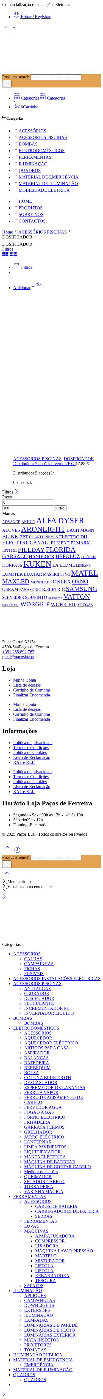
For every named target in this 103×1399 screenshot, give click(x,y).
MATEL (84, 573)
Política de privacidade (32, 742)
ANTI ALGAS (37, 988)
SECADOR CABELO (44, 1181)
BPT (24, 536)
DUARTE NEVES (43, 537)
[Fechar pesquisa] (7, 876)
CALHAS (33, 958)
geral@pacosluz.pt (18, 656)
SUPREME (55, 597)
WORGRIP (35, 604)
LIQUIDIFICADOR (42, 1152)
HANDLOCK (41, 556)
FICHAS (32, 968)
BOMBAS (28, 144)
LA (55, 565)
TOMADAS (35, 1350)
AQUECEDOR (38, 1038)
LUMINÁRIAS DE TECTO (49, 1330)
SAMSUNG (81, 588)
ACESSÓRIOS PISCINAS (43, 137)
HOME (25, 201)
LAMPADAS (36, 1320)
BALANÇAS (36, 1057)
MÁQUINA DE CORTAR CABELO (57, 1166)
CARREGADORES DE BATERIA (67, 1211)
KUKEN (37, 563)
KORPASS (12, 565)
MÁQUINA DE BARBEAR (49, 1161)
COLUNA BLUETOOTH (47, 1077)
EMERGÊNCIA (39, 1364)
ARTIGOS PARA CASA (46, 1048)
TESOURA (45, 1280)
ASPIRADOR (37, 1052)
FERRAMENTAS (35, 157)
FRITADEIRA (37, 1122)
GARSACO (15, 556)
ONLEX (62, 582)
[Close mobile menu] (4, 897)
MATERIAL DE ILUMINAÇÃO (48, 183)
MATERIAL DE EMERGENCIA (43, 1359)
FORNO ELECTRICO (44, 1117)
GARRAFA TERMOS (44, 1127)
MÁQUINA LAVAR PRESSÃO (64, 1251)
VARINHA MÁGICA (43, 1191)
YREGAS (85, 605)
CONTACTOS (32, 221)
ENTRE (9, 550)
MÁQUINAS (36, 1231)
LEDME (67, 565)
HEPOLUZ (67, 556)
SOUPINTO (36, 597)
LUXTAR (33, 574)
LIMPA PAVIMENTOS (45, 1147)
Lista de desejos (27, 685)
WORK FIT (63, 604)
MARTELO (46, 1255)
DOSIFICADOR (79, 458)
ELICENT (60, 543)
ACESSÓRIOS (32, 130)
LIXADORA (47, 1246)
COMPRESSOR (50, 1241)
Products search (15, 77)
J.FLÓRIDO (88, 557)
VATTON (76, 596)
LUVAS (31, 1226)
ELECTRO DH (73, 536)
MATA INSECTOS (41, 1340)
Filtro (60, 508)
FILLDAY (31, 549)
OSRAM (10, 589)
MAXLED (15, 581)
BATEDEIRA (36, 1062)
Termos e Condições (31, 747)
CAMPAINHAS (39, 963)
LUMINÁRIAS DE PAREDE (51, 1325)
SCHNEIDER (13, 597)
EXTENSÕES (37, 1310)
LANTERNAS (37, 1142)
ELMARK (80, 542)
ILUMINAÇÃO (33, 163)
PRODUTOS (31, 207)
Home (7, 232)
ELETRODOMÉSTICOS (42, 150)
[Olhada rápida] (38, 287)
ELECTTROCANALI (26, 542)
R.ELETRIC (53, 589)
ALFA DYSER (60, 520)
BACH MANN (80, 530)
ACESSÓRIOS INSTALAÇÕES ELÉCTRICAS (57, 978)
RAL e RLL (24, 762)
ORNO (80, 581)
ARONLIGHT (43, 529)
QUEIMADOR (38, 1176)
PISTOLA (44, 1265)
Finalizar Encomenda (31, 695)
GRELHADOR (38, 1132)
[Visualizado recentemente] (17, 852)
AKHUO (28, 522)
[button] (24, 287)
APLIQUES (35, 1295)
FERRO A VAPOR (41, 1092)
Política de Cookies (30, 752)
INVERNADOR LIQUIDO (49, 1013)
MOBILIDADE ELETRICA (44, 190)
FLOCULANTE (39, 1003)
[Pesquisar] (7, 83)
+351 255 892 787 (18, 651)
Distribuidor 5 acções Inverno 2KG (44, 463)
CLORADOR (36, 993)
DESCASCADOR (40, 1082)
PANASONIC (30, 589)
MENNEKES (41, 582)
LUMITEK (12, 574)
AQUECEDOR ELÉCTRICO (51, 1043)
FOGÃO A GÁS (39, 1112)
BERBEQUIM (37, 1067)
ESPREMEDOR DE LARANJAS (54, 1087)
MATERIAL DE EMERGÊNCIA (49, 177)
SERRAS (43, 1216)
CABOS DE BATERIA (56, 1206)
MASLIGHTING (56, 574)
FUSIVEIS (34, 973)
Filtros (7, 249)
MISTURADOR (50, 1260)
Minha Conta (24, 680)
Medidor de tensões (41, 1171)
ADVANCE (11, 522)
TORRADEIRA (38, 1186)
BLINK (10, 536)
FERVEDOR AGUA (43, 1107)
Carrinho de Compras (32, 690)
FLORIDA (61, 549)
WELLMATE (10, 605)
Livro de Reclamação (31, 757)
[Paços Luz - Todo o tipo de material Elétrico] (43, 71)
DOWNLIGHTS (39, 1305)
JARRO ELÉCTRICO (44, 1137)
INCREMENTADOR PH (47, 1008)
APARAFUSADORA (55, 1236)
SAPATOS (33, 1285)
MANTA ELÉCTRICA (45, 1156)
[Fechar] (16, 492)
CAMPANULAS (39, 1300)
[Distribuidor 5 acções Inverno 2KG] (57, 373)
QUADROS (30, 170)
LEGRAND (83, 565)
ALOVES (11, 530)
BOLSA (31, 1072)
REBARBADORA (52, 1275)
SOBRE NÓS (31, 214)
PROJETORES (38, 1345)
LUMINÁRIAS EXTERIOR (50, 1335)
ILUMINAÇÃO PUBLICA (37, 1355)
